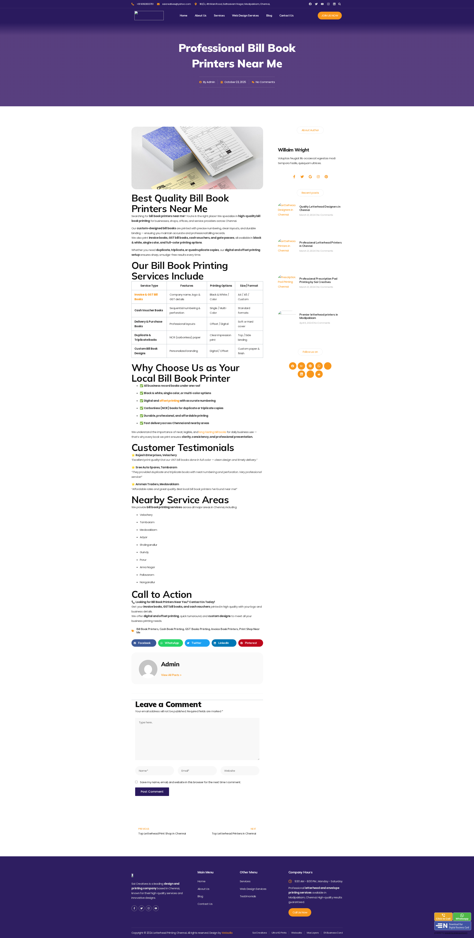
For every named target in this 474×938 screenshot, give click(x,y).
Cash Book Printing (172, 629)
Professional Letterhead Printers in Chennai (320, 244)
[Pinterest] (310, 366)
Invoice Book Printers (224, 629)
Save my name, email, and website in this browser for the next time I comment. (190, 782)
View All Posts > (171, 675)
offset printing (169, 401)
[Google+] (301, 366)
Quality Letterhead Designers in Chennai (319, 208)
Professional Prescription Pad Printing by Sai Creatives (318, 280)
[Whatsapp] (319, 366)
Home (183, 15)
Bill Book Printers (147, 629)
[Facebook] (292, 366)
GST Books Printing (197, 629)
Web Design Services (245, 15)
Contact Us (286, 15)
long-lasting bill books (212, 432)
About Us (200, 15)
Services (219, 15)
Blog (269, 15)
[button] (339, 4)
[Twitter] (327, 366)
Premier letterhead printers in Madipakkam (318, 316)
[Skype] (310, 374)
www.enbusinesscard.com (456, 933)
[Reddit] (319, 374)
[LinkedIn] (301, 374)
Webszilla (227, 933)
